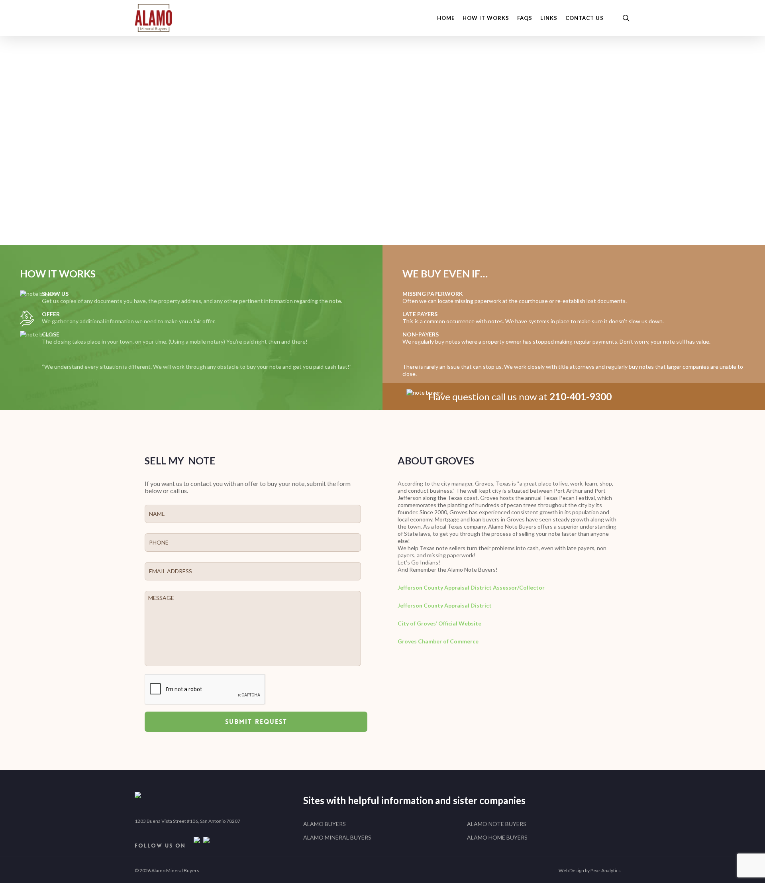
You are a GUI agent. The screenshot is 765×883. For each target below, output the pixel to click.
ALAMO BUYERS (324, 823)
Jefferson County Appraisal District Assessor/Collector (472, 587)
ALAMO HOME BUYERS (497, 837)
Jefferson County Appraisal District (445, 605)
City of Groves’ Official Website (439, 623)
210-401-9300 (515, 186)
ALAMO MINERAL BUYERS (337, 837)
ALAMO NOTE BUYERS (496, 823)
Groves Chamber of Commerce (438, 641)
